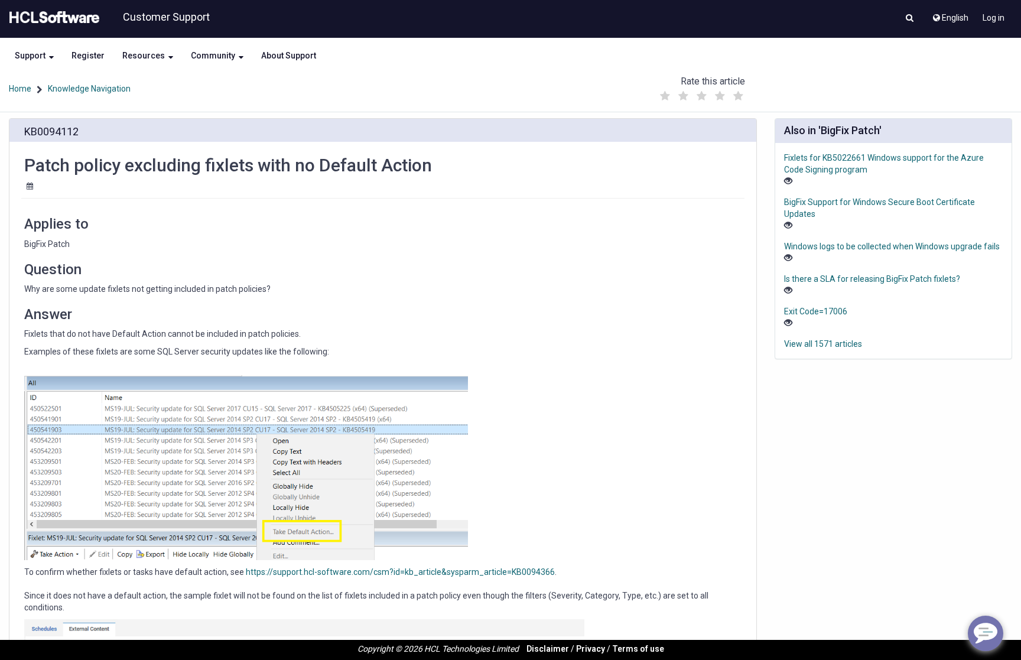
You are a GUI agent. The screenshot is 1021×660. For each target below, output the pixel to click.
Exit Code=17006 (815, 311)
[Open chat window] (985, 633)
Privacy (590, 649)
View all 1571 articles (823, 344)
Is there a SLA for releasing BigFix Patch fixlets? (872, 279)
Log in (993, 17)
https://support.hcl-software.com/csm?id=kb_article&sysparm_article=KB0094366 (400, 572)
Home (20, 88)
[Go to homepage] (52, 17)
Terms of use (638, 649)
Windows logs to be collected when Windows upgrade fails (892, 246)
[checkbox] (665, 96)
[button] (909, 19)
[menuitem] (950, 15)
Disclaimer (547, 649)
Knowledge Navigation (89, 88)
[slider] (701, 93)
